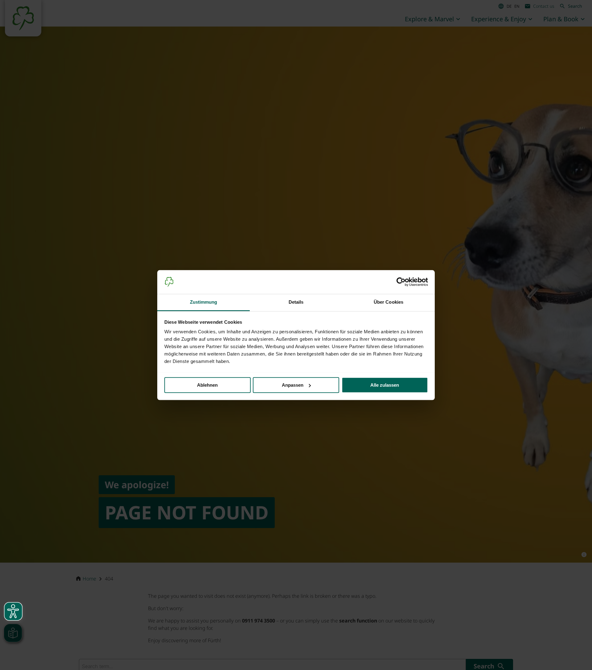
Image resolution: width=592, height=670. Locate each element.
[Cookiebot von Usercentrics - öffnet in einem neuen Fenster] (401, 281)
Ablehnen (207, 385)
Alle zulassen (384, 385)
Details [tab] (296, 302)
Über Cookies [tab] (388, 302)
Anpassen (292, 385)
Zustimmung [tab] (203, 302)
